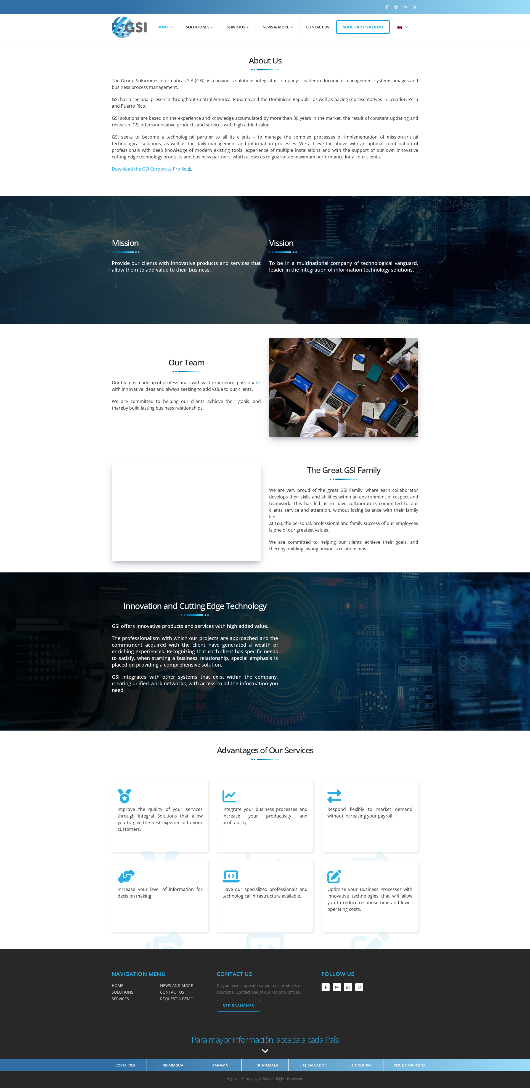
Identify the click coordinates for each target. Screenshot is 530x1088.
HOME (117, 985)
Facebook (326, 987)
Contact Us (317, 27)
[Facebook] (387, 7)
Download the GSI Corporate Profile (149, 169)
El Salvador (315, 1065)
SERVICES (120, 998)
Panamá (220, 1065)
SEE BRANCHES (238, 1005)
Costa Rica (125, 1065)
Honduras (362, 1065)
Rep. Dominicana (410, 1065)
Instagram (337, 987)
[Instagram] (396, 7)
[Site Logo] (129, 27)
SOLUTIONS (122, 992)
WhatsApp (359, 987)
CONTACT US (172, 992)
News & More (276, 27)
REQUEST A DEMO (177, 998)
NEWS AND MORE (176, 985)
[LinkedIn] (405, 7)
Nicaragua (172, 1065)
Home (163, 27)
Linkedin (348, 987)
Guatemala (267, 1065)
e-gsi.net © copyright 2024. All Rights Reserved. (265, 1078)
